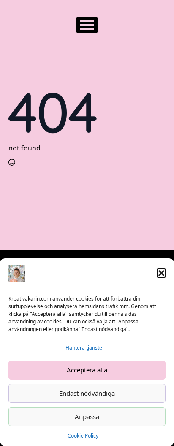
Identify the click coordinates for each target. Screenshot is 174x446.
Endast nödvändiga (87, 393)
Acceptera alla (87, 370)
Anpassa (87, 416)
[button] (161, 273)
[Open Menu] (87, 25)
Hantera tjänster (84, 347)
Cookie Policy (83, 435)
